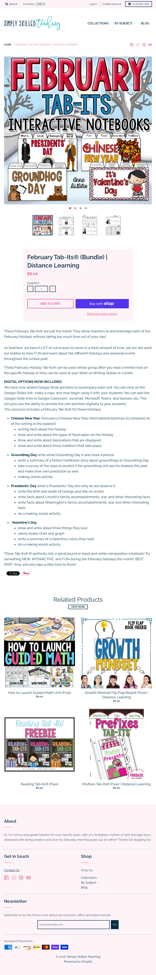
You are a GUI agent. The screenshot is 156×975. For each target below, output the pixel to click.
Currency (29, 3)
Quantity (33, 283)
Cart (140, 3)
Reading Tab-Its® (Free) (39, 784)
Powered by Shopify (78, 961)
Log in (93, 3)
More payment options (102, 313)
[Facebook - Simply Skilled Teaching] (132, 44)
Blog (84, 887)
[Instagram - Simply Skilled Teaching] (138, 44)
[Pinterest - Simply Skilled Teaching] (144, 44)
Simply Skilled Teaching (83, 956)
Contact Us (12, 870)
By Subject (88, 882)
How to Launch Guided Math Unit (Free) (39, 693)
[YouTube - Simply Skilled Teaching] (150, 44)
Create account (111, 3)
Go (115, 924)
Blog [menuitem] (145, 23)
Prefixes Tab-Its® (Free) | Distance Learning (116, 784)
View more (78, 607)
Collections (89, 877)
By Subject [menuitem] (123, 23)
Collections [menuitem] (98, 23)
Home (7, 44)
